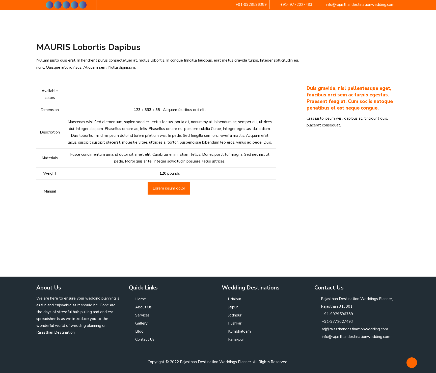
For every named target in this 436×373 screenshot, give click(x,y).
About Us (143, 307)
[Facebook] (49, 4)
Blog (139, 331)
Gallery (141, 323)
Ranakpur (236, 339)
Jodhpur (234, 315)
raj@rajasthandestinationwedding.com (354, 329)
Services (142, 315)
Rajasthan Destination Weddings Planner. (216, 361)
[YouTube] (66, 4)
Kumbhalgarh (239, 331)
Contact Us (144, 339)
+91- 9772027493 (296, 4)
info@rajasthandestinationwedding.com (360, 4)
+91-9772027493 (337, 321)
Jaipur (233, 307)
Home (140, 299)
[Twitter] (58, 4)
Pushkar (234, 323)
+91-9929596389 (251, 4)
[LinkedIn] (74, 4)
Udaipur (234, 299)
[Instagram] (83, 4)
